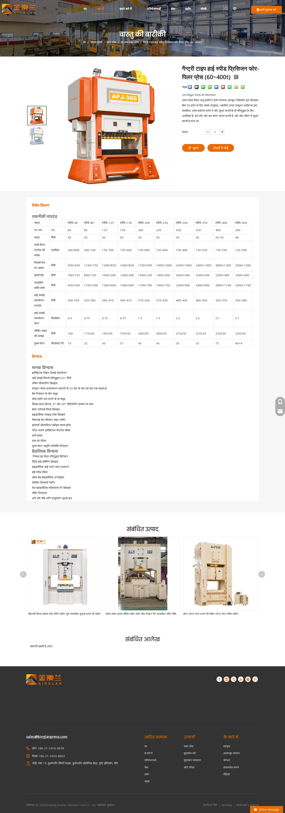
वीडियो (226, 774)
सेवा (146, 767)
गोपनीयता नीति (210, 805)
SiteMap (227, 805)
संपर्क (146, 781)
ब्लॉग (146, 774)
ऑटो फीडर (189, 767)
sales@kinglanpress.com (46, 736)
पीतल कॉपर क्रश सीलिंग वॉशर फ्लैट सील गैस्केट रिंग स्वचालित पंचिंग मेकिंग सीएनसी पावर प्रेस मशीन (65, 614)
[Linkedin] (226, 679)
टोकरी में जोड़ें (220, 148)
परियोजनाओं (150, 760)
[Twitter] (233, 679)
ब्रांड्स (226, 746)
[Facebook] (219, 679)
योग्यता (226, 760)
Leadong (253, 805)
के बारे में (148, 753)
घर (145, 746)
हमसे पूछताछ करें (267, 9)
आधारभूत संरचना (231, 753)
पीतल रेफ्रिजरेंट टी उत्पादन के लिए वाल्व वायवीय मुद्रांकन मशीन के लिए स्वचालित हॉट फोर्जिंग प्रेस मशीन (220, 614)
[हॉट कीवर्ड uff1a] (226, 8)
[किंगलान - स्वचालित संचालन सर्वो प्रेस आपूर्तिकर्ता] (44, 691)
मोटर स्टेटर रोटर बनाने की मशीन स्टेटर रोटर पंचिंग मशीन (133, 614)
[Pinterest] (255, 679)
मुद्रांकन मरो (190, 753)
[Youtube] (241, 679)
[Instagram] (248, 679)
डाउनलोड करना (231, 767)
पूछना (196, 148)
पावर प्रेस (188, 746)
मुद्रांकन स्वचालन (192, 760)
